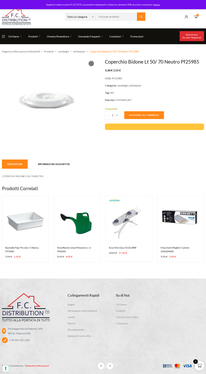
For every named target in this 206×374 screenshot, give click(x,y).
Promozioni (136, 36)
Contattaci (115, 36)
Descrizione (14, 164)
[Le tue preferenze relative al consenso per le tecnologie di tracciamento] (6, 368)
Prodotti (33, 36)
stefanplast (135, 85)
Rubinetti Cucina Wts (79, 335)
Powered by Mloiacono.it (37, 365)
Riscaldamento (76, 329)
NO (112, 92)
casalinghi (122, 85)
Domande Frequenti (89, 36)
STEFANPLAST (124, 100)
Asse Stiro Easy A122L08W (122, 247)
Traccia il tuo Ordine (127, 317)
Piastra (71, 323)
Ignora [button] (156, 4)
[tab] (15, 164)
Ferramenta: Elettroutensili (82, 310)
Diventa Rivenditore (58, 36)
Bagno (71, 304)
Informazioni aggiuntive (54, 164)
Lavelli (71, 317)
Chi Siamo (13, 36)
